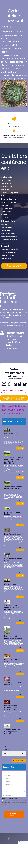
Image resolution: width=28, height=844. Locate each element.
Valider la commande (14, 814)
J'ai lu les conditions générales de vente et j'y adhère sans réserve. (14, 802)
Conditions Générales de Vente (10, 798)
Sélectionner (20, 448)
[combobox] (14, 791)
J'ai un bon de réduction (20, 760)
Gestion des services (23, 841)
